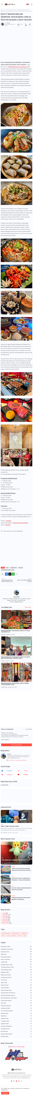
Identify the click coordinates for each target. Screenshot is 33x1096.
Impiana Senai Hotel (16, 974)
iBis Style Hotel (16, 1036)
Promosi (20, 567)
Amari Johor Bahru (16, 959)
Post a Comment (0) (16, 745)
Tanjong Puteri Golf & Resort (16, 992)
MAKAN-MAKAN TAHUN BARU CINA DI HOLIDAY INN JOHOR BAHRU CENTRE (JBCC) (15, 657)
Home (2, 9)
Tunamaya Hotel (16, 1021)
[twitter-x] (14, 1081)
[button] (27, 4)
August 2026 (5, 914)
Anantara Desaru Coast (16, 964)
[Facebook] (6, 574)
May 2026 (5, 919)
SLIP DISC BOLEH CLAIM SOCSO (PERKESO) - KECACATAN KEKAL (21, 879)
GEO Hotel (16, 1003)
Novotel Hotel (16, 1031)
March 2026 (5, 922)
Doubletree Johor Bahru (16, 949)
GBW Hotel (16, 954)
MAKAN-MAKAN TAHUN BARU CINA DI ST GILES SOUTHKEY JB (15, 631)
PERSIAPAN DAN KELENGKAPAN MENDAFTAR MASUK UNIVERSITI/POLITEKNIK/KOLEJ (21, 898)
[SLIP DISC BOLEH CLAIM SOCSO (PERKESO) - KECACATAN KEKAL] (6, 879)
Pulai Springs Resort (16, 957)
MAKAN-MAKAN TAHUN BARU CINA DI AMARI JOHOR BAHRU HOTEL (15, 684)
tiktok (25, 771)
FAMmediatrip (15, 933)
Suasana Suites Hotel (16, 990)
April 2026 (5, 920)
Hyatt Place (16, 1016)
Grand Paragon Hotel (16, 969)
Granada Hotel (16, 1013)
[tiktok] (21, 1081)
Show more (28, 607)
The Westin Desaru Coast (11, 9)
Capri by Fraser (16, 985)
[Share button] (16, 574)
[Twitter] (9, 574)
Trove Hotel (16, 980)
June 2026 (5, 917)
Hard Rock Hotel (16, 951)
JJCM (7, 935)
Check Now (4, 1089)
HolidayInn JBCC (16, 972)
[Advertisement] (16, 45)
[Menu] (2, 4)
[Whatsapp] (13, 574)
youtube (25, 774)
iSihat (24, 935)
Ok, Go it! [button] (5, 1093)
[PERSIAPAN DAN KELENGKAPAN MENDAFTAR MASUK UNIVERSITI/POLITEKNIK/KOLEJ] (6, 899)
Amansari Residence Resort (16, 995)
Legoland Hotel (16, 1023)
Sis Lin (16, 597)
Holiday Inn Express (16, 1005)
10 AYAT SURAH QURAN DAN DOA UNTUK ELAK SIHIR (21, 888)
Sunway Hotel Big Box (16, 1026)
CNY (7, 567)
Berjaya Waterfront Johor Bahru (16, 998)
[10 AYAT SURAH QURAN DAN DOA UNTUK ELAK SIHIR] (6, 889)
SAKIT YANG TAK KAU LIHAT (10, 826)
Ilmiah (3, 935)
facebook (9, 771)
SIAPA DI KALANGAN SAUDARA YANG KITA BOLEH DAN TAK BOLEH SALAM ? (22, 869)
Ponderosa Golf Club (16, 977)
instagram (9, 774)
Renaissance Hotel (16, 946)
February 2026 (6, 923)
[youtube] (16, 1081)
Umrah (19, 935)
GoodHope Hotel (16, 1028)
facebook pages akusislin (20, 523)
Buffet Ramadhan (6, 933)
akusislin (8, 520)
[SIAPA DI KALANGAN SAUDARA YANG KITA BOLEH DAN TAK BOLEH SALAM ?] (6, 869)
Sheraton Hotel (16, 1018)
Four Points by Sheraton (16, 1010)
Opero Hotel (16, 982)
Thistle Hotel (16, 962)
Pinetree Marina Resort (16, 1034)
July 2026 (5, 916)
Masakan (13, 935)
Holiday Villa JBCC (16, 1008)
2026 (3, 913)
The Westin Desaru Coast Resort (17, 67)
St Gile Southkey (16, 987)
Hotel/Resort (13, 567)
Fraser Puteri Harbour (16, 1000)
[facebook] (12, 1081)
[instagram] (19, 1081)
